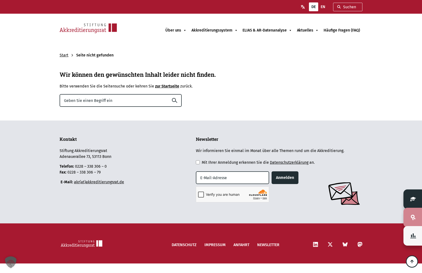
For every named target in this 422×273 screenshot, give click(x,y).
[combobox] (347, 7)
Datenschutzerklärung (289, 162)
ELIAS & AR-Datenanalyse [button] (264, 30)
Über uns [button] (173, 30)
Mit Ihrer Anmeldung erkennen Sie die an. (258, 162)
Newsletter (268, 244)
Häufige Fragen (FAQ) (342, 30)
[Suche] (176, 100)
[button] (10, 262)
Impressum (215, 244)
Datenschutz (184, 244)
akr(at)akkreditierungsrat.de (99, 182)
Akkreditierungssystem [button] (211, 30)
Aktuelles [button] (305, 30)
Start (64, 55)
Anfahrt (241, 244)
